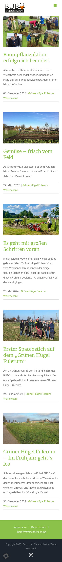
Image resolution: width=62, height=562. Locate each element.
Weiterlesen (10, 98)
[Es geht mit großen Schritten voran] (31, 219)
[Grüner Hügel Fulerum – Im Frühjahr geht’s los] (31, 428)
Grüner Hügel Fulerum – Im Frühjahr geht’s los (29, 458)
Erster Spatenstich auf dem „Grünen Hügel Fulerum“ (29, 355)
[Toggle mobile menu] (55, 5)
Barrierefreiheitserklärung (31, 532)
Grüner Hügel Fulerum (41, 93)
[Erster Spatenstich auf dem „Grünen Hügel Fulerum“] (31, 325)
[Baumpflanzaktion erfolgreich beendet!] (31, 31)
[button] (6, 556)
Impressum (20, 527)
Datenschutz (38, 527)
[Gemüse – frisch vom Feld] (31, 127)
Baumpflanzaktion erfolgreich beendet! (26, 58)
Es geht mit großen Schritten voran (25, 246)
